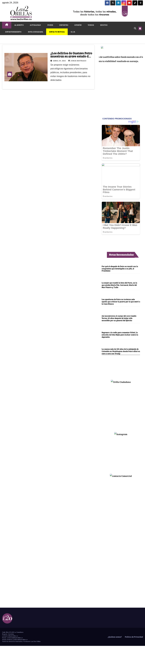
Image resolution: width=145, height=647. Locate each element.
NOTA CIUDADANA (35, 32)
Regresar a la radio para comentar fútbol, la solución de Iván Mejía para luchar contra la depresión (120, 334)
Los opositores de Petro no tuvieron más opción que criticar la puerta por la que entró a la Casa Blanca (121, 301)
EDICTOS (103, 25)
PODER (50, 25)
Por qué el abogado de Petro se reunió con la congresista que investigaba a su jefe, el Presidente (120, 268)
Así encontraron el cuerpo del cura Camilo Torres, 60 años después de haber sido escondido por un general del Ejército (119, 318)
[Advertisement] (121, 406)
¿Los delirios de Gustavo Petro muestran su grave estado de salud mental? (71, 56)
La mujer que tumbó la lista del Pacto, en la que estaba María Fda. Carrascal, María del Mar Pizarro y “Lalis (119, 285)
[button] (135, 28)
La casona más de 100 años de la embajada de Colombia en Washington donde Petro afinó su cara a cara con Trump (121, 351)
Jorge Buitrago (78, 60)
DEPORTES (63, 25)
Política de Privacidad (133, 637)
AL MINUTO (19, 25)
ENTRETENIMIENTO (13, 32)
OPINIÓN (78, 25)
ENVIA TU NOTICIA (57, 32)
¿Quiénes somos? (114, 637)
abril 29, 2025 (59, 60)
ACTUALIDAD (35, 25)
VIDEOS (91, 25)
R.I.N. (73, 32)
